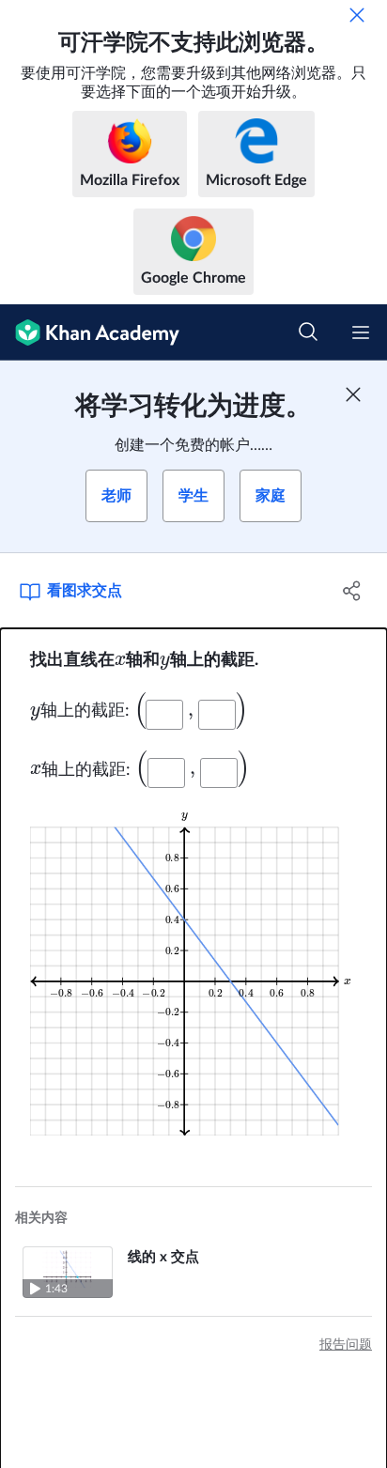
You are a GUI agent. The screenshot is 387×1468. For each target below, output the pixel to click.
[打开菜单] (360, 332)
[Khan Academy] (89, 332)
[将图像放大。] (193, 972)
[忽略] (357, 15)
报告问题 (345, 1345)
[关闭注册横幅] (353, 394)
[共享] (351, 591)
